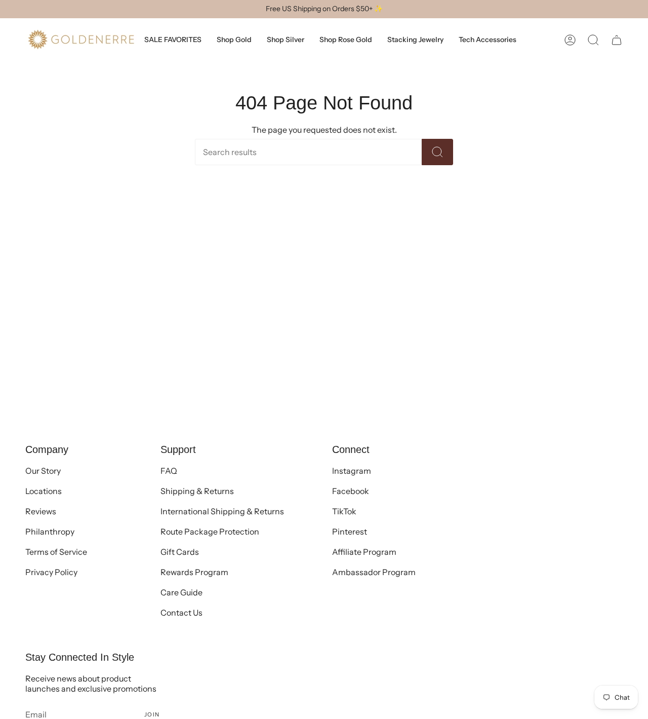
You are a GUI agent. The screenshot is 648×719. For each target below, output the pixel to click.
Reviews (40, 511)
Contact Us (181, 613)
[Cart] (616, 40)
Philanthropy (49, 531)
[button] (593, 40)
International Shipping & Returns (222, 511)
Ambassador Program (374, 572)
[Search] (437, 152)
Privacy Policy (51, 572)
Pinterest (349, 531)
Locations (43, 491)
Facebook (350, 491)
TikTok (344, 511)
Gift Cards (179, 552)
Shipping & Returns (197, 491)
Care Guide (181, 592)
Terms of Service (56, 552)
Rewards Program (194, 572)
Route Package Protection (209, 531)
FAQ (168, 471)
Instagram (351, 471)
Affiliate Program (364, 552)
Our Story (43, 471)
